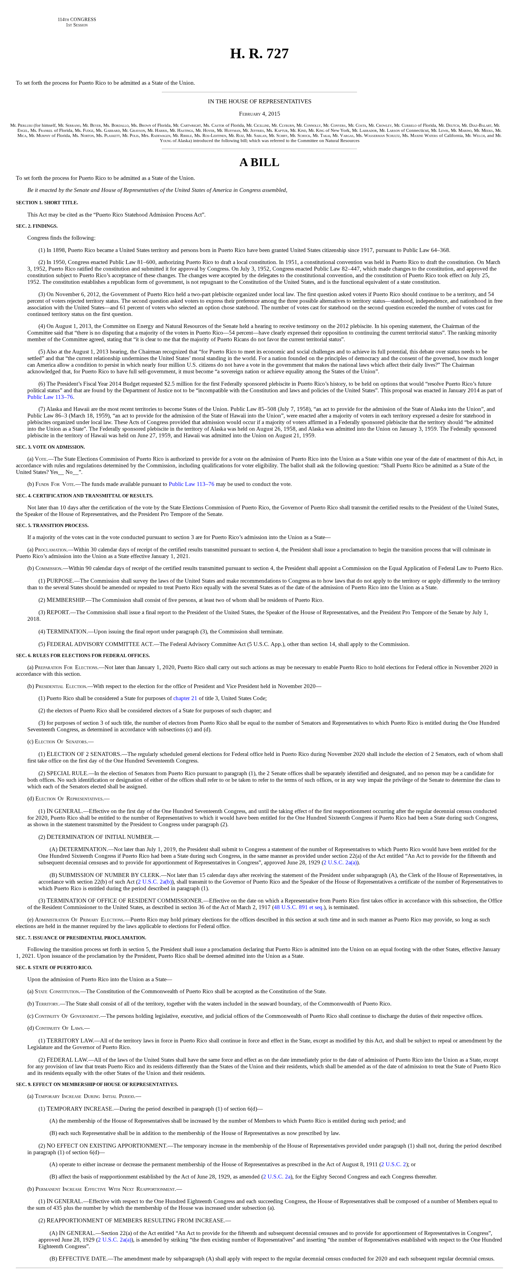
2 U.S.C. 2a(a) (340, 862)
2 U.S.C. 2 (393, 1164)
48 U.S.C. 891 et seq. (299, 907)
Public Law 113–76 (50, 397)
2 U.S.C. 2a (276, 1176)
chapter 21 (185, 698)
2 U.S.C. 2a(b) (155, 881)
